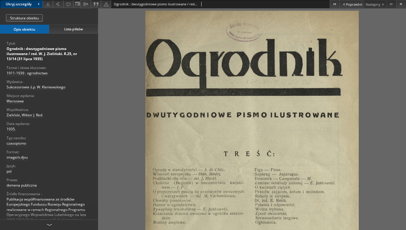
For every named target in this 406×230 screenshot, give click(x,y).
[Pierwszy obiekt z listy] (334, 4)
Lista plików (73, 29)
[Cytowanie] (96, 4)
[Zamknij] (401, 4)
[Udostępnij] (58, 4)
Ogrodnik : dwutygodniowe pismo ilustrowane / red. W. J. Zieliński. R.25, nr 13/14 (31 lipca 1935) (42, 53)
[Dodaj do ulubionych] (68, 4)
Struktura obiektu (24, 18)
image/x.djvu (17, 157)
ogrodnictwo (37, 73)
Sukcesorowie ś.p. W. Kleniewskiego (36, 87)
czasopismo (16, 143)
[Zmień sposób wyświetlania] (77, 4)
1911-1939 (15, 73)
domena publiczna (22, 185)
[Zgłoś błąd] (106, 4)
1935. (11, 129)
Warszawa (15, 101)
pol (9, 171)
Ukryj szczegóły (19, 4)
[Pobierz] (48, 4)
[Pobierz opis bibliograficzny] (86, 4)
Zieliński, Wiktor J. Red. (25, 115)
